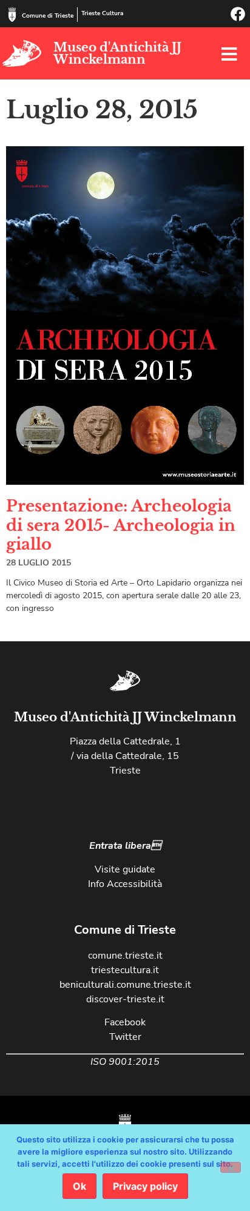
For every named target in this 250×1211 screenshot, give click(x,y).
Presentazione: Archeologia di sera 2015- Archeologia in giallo (120, 524)
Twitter (125, 1037)
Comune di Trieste (47, 16)
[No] (230, 1167)
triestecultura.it (125, 970)
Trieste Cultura (102, 13)
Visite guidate (125, 869)
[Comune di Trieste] (12, 14)
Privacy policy (145, 1186)
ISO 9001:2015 (125, 1061)
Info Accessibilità (125, 884)
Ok (79, 1186)
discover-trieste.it (125, 999)
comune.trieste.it (125, 955)
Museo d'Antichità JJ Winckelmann (117, 53)
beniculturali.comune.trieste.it (125, 984)
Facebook (125, 1022)
